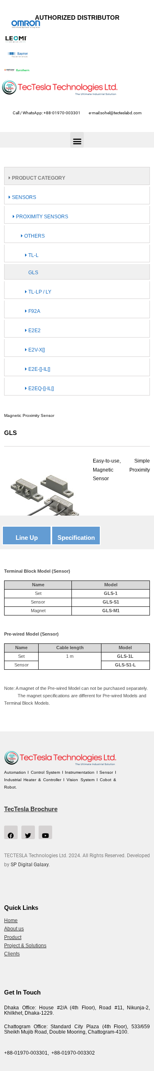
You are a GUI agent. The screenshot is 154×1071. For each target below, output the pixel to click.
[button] (77, 140)
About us (14, 929)
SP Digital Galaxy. (30, 864)
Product (12, 937)
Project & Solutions (25, 945)
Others (34, 236)
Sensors (23, 197)
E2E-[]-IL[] (38, 369)
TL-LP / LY (39, 292)
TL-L (33, 255)
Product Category (38, 178)
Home (11, 920)
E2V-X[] (36, 350)
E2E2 (34, 330)
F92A (33, 311)
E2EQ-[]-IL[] (40, 388)
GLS (33, 272)
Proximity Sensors (41, 217)
